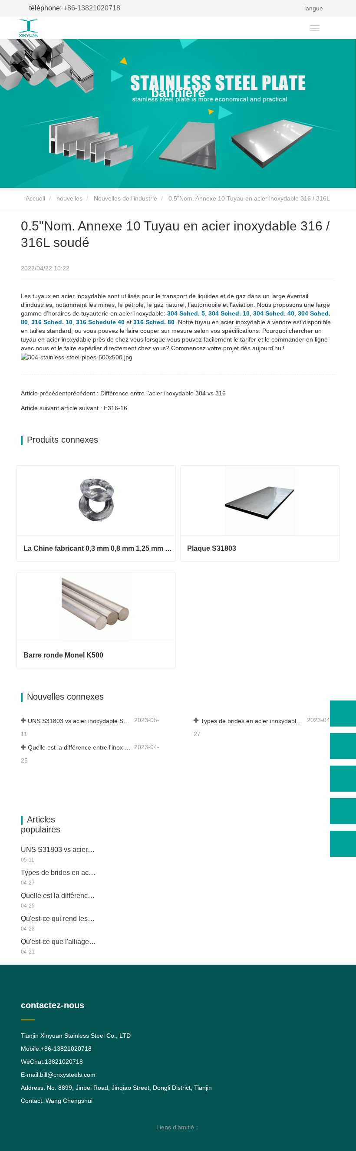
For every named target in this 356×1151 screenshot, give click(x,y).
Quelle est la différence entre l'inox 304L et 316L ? (80, 747)
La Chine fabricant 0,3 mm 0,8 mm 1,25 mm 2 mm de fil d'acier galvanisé (99, 548)
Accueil (34, 198)
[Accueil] (45, 28)
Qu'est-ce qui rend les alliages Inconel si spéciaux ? (58, 918)
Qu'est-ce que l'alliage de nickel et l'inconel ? (58, 941)
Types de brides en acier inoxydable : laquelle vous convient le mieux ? (253, 720)
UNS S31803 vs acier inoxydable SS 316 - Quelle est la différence (80, 720)
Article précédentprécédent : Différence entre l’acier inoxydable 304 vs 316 (123, 393)
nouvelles (69, 198)
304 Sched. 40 (273, 313)
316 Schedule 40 (100, 322)
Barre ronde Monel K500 (63, 655)
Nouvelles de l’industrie (125, 198)
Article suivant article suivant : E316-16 (74, 407)
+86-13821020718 (74, 8)
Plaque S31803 (211, 548)
